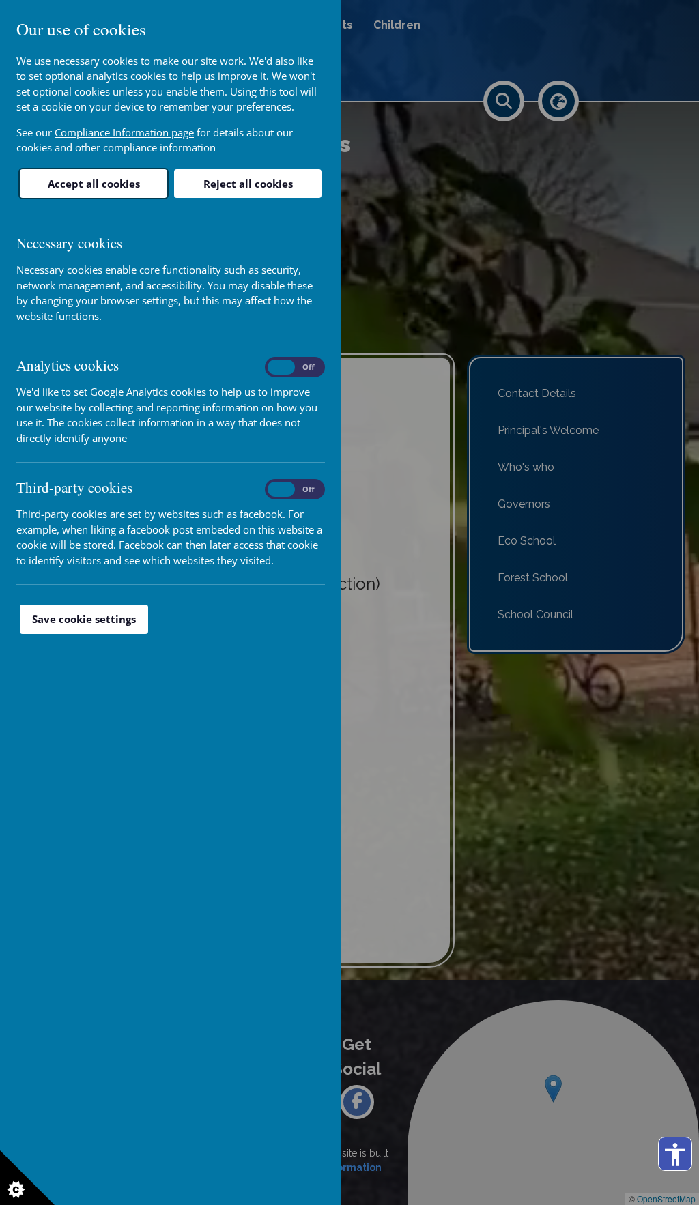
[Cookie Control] (27, 1177)
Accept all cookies (94, 183)
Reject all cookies (248, 183)
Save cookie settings (84, 619)
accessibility (675, 1154)
